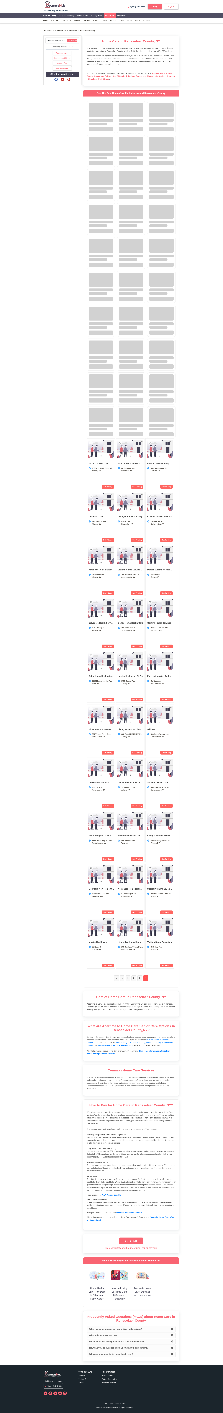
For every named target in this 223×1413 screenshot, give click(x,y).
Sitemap (81, 1382)
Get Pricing (108, 487)
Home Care (109, 15)
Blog (155, 7)
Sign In (171, 7)
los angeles (66, 20)
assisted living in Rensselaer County (130, 1043)
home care (61, 30)
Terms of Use (120, 1403)
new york (54, 20)
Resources (121, 15)
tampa (129, 20)
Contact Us (82, 1379)
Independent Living (66, 15)
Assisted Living (49, 15)
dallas (45, 20)
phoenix (104, 20)
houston (86, 20)
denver (95, 20)
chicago (77, 20)
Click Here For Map (63, 74)
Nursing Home (96, 15)
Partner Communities (109, 1379)
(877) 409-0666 (54, 1386)
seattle (121, 20)
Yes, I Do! (71, 40)
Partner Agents (107, 1376)
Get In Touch (131, 1241)
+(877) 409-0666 (137, 6)
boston (113, 20)
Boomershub (49, 30)
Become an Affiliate (109, 1382)
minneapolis (147, 20)
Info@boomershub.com (53, 1381)
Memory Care (82, 15)
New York (73, 30)
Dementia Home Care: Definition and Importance (142, 1292)
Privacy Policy (108, 1403)
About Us (81, 1376)
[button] (100, 455)
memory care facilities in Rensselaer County (115, 1045)
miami (137, 20)
